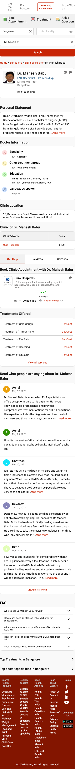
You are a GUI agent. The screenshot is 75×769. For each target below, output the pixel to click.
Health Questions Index (40, 711)
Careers (54, 702)
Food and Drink (7, 730)
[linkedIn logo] (66, 698)
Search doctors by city (24, 691)
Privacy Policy (54, 721)
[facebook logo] (66, 688)
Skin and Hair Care (7, 710)
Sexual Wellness (7, 717)
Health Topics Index (38, 730)
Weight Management (9, 724)
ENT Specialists (33, 62)
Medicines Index (40, 739)
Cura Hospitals (11, 245)
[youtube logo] (66, 703)
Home (3, 62)
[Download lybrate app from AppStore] (67, 727)
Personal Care (6, 737)
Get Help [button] (12, 259)
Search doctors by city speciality (25, 729)
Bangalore (16, 62)
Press (53, 732)
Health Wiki (38, 693)
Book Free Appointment (45, 7)
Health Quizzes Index (38, 721)
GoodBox (7, 746)
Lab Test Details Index (39, 754)
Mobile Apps (53, 707)
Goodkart (7, 691)
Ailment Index (38, 746)
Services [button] (62, 258)
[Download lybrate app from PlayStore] (67, 722)
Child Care (7, 742)
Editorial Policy (54, 727)
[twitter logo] (66, 693)
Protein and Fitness (8, 704)
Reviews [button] (37, 258)
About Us (55, 691)
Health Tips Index (38, 701)
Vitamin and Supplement (8, 697)
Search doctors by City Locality (24, 703)
